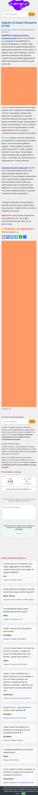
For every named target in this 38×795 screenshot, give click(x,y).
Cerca (31, 14)
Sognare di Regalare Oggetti (13, 740)
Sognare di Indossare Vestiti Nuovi (15, 664)
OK (23, 793)
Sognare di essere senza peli (15, 168)
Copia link (19, 533)
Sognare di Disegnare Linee (12, 619)
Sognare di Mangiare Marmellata (14, 639)
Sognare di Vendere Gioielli (12, 580)
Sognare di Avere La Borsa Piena (14, 718)
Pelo (10, 409)
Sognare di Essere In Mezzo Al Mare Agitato (18, 599)
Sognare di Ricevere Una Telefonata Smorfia (18, 782)
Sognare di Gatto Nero (11, 760)
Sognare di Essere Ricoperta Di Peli (19, 24)
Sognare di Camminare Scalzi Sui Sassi (17, 698)
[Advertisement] (19, 86)
